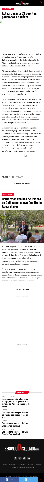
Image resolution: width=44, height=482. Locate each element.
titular (20, 177)
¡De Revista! (21, 464)
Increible (30, 464)
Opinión (38, 464)
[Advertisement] (22, 320)
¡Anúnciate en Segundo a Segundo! (23, 467)
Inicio (5, 464)
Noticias (12, 464)
